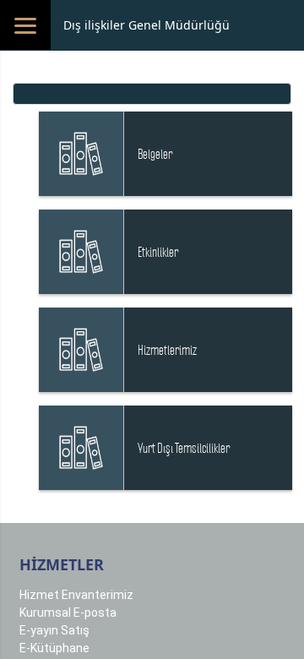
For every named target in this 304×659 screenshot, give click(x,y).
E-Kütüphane (54, 648)
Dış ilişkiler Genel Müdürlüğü (146, 25)
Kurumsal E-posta (68, 612)
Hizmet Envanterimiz (76, 595)
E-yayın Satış (54, 630)
